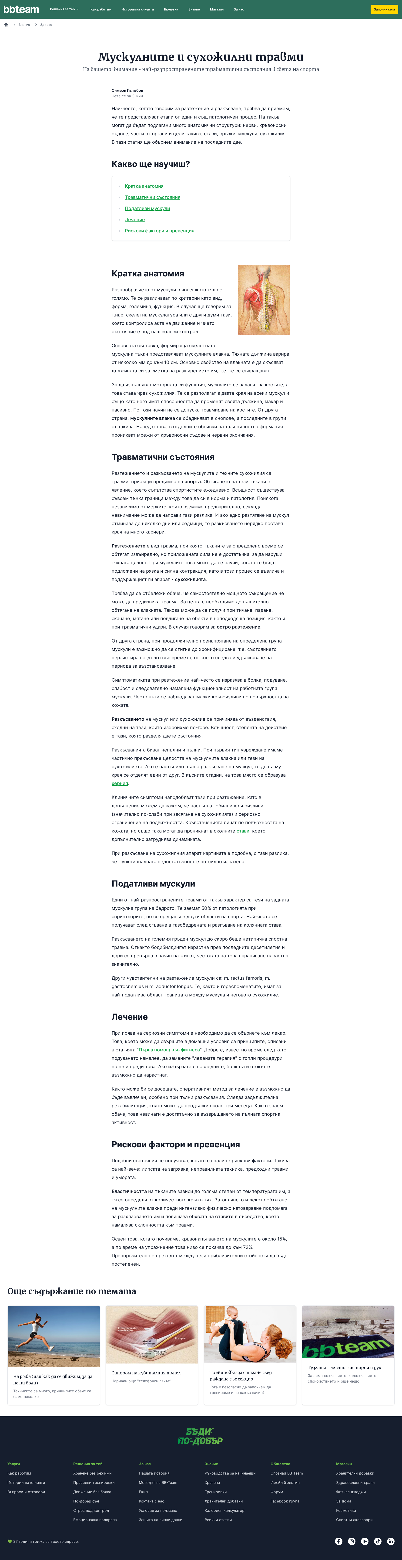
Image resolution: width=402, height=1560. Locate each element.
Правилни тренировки (94, 1482)
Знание (194, 9)
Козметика (346, 1510)
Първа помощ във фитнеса (169, 1050)
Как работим (100, 9)
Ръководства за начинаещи (230, 1473)
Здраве (46, 25)
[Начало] (6, 24)
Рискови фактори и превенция (159, 231)
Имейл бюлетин (285, 1482)
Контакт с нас (151, 1501)
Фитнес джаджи (351, 1491)
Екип (143, 1491)
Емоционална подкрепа (95, 1519)
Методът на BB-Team (158, 1482)
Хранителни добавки (224, 1501)
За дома (343, 1501)
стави (243, 831)
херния (120, 783)
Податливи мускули (147, 208)
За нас (239, 9)
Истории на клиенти (138, 9)
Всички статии (218, 1519)
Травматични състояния (152, 197)
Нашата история (154, 1473)
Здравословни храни (355, 1482)
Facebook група (285, 1501)
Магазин (217, 9)
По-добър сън (86, 1501)
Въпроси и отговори (26, 1491)
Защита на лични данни (160, 1519)
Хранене (212, 1482)
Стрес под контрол (91, 1510)
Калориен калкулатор (225, 1510)
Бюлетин (171, 9)
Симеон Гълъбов (127, 90)
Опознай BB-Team (287, 1473)
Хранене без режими (92, 1473)
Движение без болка (92, 1491)
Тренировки (216, 1491)
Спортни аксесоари (354, 1519)
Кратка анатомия (144, 186)
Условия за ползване (158, 1510)
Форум (277, 1491)
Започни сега (384, 9)
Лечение (135, 219)
